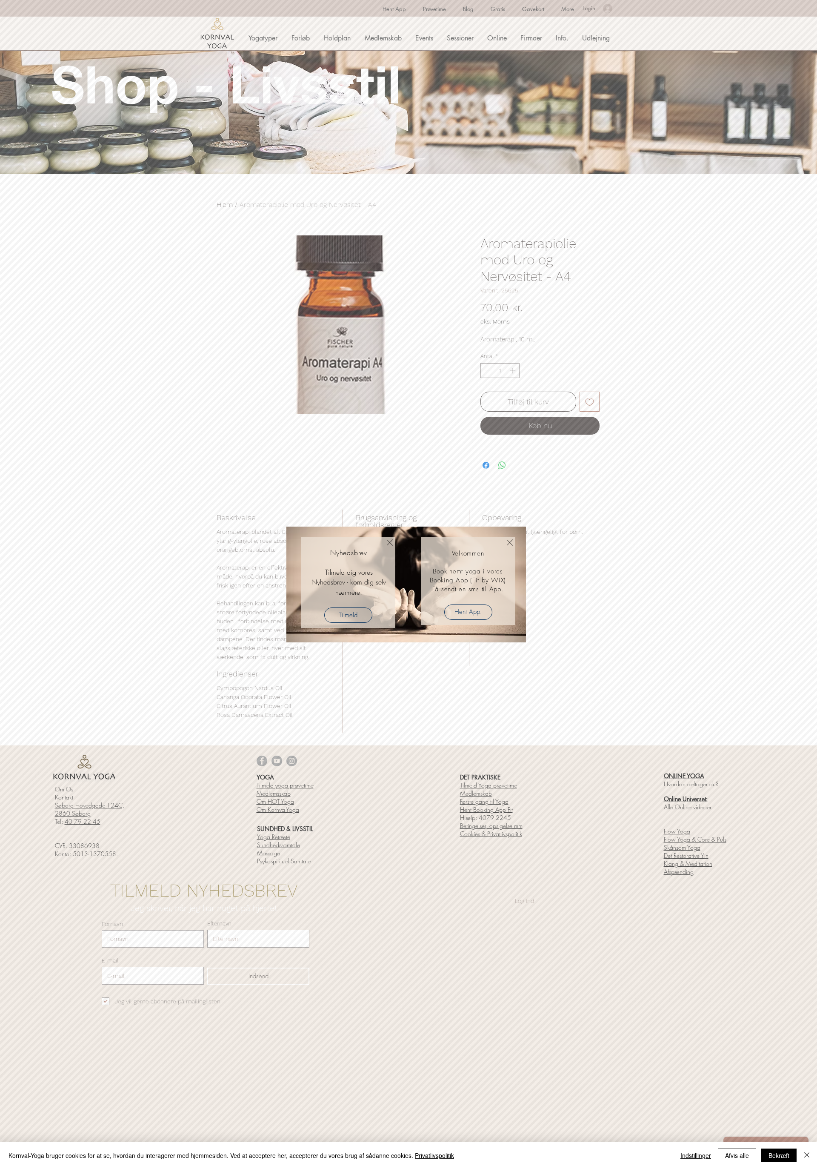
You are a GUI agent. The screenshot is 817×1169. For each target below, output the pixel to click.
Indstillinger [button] (695, 1155)
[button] (390, 542)
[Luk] (807, 1155)
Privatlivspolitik (434, 1155)
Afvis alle (737, 1155)
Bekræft (778, 1155)
